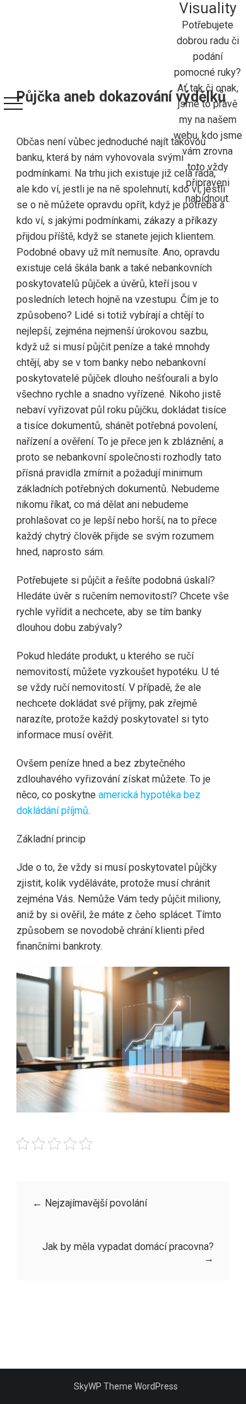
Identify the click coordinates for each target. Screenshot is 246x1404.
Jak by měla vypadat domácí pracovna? (128, 1253)
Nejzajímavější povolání (89, 1203)
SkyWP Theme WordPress (126, 1386)
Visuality (208, 8)
